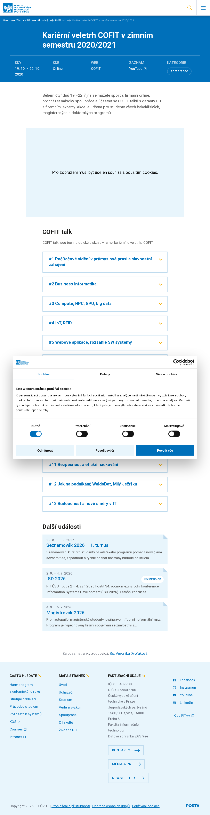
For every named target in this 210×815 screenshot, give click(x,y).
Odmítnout (45, 450)
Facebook (187, 680)
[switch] (82, 434)
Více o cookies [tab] (166, 374)
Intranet (16, 737)
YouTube (135, 68)
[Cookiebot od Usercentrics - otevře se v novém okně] (176, 362)
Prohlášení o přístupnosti (70, 806)
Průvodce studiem (24, 706)
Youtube (186, 695)
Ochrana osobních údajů (111, 806)
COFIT (96, 68)
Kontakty (121, 750)
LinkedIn (186, 703)
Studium (65, 700)
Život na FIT (68, 730)
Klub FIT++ (182, 715)
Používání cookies (146, 806)
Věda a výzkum (70, 707)
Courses (17, 729)
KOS (13, 722)
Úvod (63, 685)
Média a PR (121, 764)
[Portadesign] (193, 805)
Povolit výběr (105, 450)
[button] (189, 8)
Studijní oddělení (23, 699)
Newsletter (123, 778)
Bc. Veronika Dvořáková (128, 653)
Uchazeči (66, 692)
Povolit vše (165, 450)
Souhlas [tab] (43, 374)
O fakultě (66, 722)
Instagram (187, 687)
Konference (179, 71)
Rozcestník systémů (25, 714)
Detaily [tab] (105, 374)
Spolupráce (68, 715)
